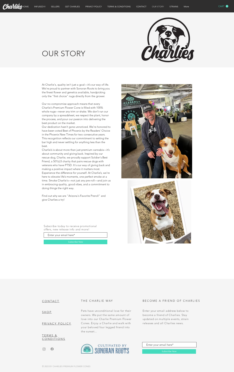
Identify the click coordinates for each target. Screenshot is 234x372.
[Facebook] (52, 349)
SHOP (47, 312)
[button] (223, 6)
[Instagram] (44, 349)
